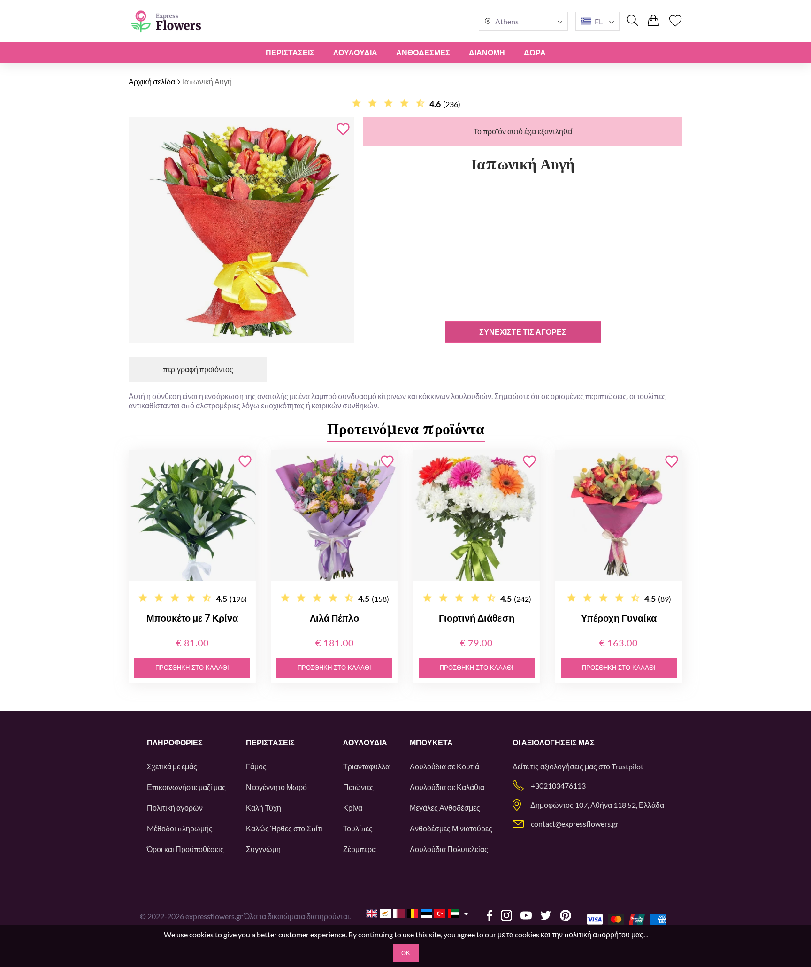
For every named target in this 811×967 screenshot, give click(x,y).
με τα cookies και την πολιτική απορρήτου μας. (571, 934)
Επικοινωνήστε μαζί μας (186, 787)
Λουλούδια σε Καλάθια (447, 787)
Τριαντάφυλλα (366, 766)
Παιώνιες (358, 787)
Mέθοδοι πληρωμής (180, 828)
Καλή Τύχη (263, 807)
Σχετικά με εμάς (172, 766)
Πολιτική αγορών (175, 807)
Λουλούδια (355, 52)
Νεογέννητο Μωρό (276, 787)
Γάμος (256, 766)
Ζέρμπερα (359, 848)
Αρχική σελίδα (152, 81)
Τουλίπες (358, 828)
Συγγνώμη (263, 848)
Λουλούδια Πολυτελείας (449, 848)
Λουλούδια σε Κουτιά (444, 766)
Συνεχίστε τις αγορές (522, 331)
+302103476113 (558, 785)
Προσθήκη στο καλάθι (192, 667)
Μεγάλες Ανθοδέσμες (445, 807)
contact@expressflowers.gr (575, 823)
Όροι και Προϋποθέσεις (185, 848)
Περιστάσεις (290, 52)
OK (405, 953)
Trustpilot (627, 766)
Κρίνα (352, 807)
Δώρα (535, 52)
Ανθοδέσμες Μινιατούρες (451, 828)
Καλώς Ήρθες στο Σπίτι (284, 828)
